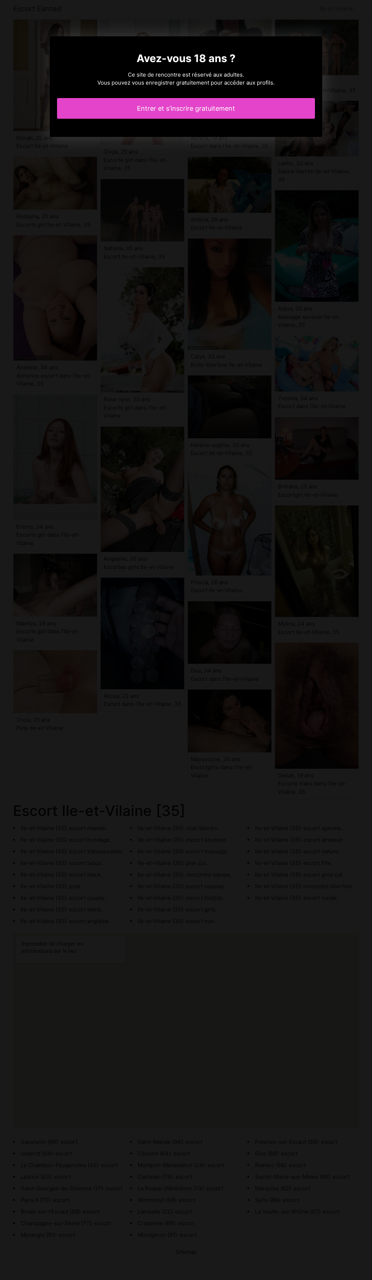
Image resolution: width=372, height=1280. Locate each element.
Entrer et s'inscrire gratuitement (186, 108)
